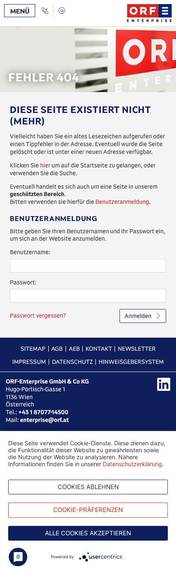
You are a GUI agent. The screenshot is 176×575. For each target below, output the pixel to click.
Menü (19, 11)
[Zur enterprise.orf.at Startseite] (149, 13)
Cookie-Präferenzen (88, 510)
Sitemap (32, 348)
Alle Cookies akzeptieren (88, 533)
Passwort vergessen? (38, 315)
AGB (57, 348)
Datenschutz (72, 361)
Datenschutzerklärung (132, 463)
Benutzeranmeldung (122, 201)
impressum (29, 361)
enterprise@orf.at (44, 420)
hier (45, 165)
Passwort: (23, 282)
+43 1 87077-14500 (43, 412)
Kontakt (99, 348)
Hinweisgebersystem (131, 361)
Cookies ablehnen (88, 487)
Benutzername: (30, 252)
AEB (74, 348)
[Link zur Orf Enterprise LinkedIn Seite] (163, 384)
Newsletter (137, 348)
